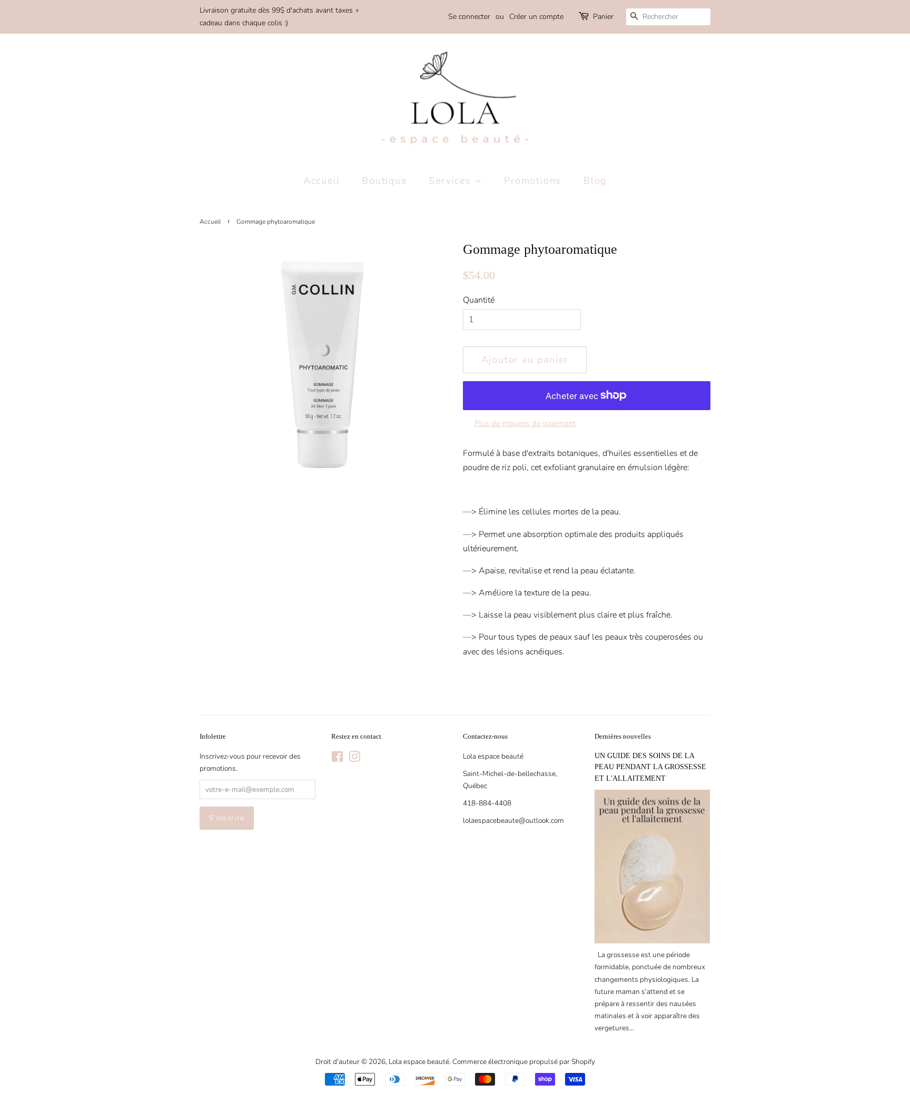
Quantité (478, 300)
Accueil (321, 180)
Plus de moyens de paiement (525, 423)
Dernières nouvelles (623, 736)
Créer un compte (536, 17)
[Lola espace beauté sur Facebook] (337, 759)
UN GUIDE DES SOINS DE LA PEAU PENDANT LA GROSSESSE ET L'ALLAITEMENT (650, 767)
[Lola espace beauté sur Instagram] (354, 759)
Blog (595, 180)
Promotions (532, 180)
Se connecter (469, 17)
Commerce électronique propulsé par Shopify (523, 1062)
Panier (603, 17)
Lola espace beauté (419, 1062)
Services (451, 180)
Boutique (384, 180)
